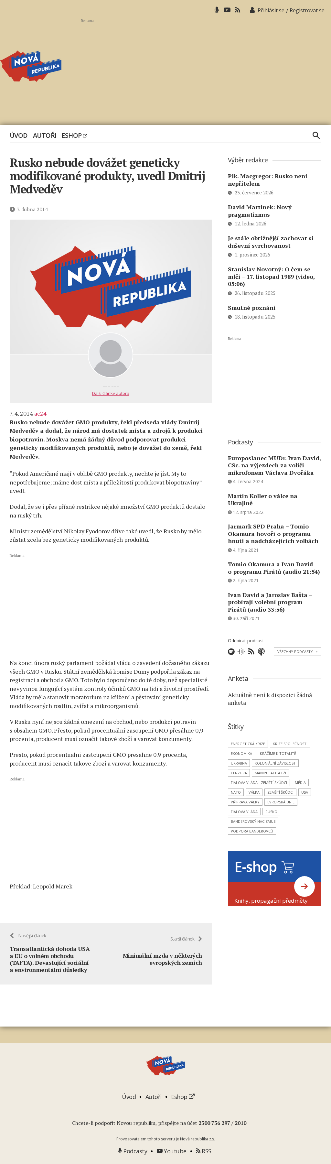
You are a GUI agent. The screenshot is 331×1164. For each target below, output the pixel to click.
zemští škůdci (280, 792)
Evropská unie (280, 802)
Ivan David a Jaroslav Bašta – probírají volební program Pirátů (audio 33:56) (270, 602)
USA (304, 792)
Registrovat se (307, 10)
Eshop (72, 135)
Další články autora (110, 393)
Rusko (271, 811)
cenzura (239, 772)
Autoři (45, 135)
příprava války (245, 802)
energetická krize (248, 743)
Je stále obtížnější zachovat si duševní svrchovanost (271, 241)
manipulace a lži (270, 772)
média (300, 782)
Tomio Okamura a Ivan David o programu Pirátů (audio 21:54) (274, 567)
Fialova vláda (244, 811)
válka (254, 792)
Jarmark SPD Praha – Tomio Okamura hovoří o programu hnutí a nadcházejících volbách (273, 533)
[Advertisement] (206, 68)
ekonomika (241, 753)
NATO (236, 792)
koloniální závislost (275, 763)
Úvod (19, 135)
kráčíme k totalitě (278, 753)
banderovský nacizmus (253, 821)
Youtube (175, 1151)
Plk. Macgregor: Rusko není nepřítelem (267, 179)
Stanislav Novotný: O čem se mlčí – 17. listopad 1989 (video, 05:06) (271, 276)
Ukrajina (239, 763)
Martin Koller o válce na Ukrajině (262, 499)
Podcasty (134, 1151)
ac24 (40, 413)
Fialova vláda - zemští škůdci (259, 782)
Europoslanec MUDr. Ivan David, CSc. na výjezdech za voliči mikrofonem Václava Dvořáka (274, 465)
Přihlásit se (271, 10)
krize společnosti (290, 743)
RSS (205, 1151)
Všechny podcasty (297, 651)
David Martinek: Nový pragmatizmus (260, 210)
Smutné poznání (252, 307)
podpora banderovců (252, 831)
